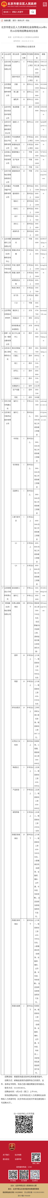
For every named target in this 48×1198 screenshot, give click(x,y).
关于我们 (6, 1155)
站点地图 (18, 1155)
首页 (14, 20)
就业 (27, 20)
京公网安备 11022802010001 (34, 1192)
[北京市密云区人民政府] (19, 7)
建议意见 (6, 1159)
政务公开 (21, 20)
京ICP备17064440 (24, 1196)
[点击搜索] (33, 12)
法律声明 (18, 1159)
